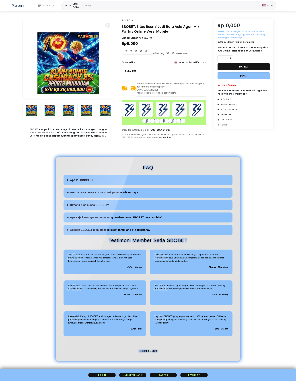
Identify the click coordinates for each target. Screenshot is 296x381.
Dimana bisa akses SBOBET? (89, 204)
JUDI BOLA (127, 20)
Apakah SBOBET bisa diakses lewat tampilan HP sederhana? (110, 229)
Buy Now (166, 137)
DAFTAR (243, 66)
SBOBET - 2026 (148, 351)
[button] (107, 25)
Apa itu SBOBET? (81, 180)
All (66, 5)
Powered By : (129, 62)
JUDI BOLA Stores (161, 129)
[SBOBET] (18, 6)
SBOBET (34, 129)
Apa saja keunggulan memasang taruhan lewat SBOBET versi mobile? (116, 217)
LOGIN (243, 75)
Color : (131, 71)
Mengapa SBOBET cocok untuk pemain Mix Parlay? (104, 192)
